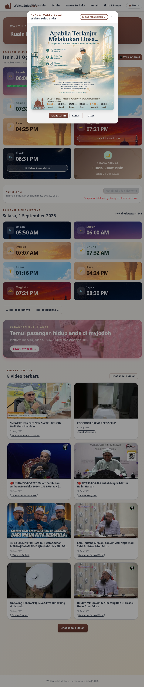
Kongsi (74, 115)
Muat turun (57, 115)
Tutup (88, 115)
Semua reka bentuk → (92, 16)
